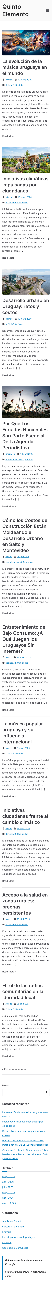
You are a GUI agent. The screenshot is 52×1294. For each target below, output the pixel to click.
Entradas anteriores (15, 1069)
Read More (8, 136)
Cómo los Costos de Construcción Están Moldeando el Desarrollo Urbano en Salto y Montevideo (25, 1154)
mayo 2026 (8, 1176)
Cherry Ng (10, 454)
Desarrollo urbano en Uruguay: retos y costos (25, 306)
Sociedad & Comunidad (16, 202)
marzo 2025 (9, 1203)
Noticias (6, 1242)
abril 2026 (8, 1181)
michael (9, 79)
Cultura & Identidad (14, 85)
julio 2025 (8, 1187)
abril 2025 (8, 1197)
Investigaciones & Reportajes (19, 562)
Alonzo (8, 556)
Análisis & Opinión (14, 324)
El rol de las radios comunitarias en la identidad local (22, 991)
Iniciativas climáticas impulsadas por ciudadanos (25, 184)
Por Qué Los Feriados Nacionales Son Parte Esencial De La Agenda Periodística (25, 435)
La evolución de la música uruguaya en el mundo (24, 67)
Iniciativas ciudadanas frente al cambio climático (25, 816)
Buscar (5, 1085)
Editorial (28, 459)
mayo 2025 (8, 1192)
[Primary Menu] (47, 10)
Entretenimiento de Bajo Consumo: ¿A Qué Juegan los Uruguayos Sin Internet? (23, 639)
